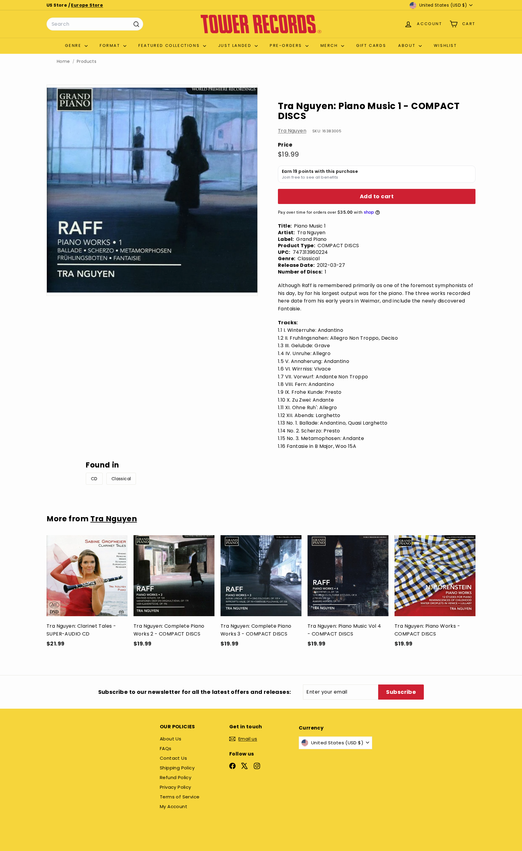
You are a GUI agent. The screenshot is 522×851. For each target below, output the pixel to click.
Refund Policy (175, 777)
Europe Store (87, 5)
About (407, 45)
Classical (121, 479)
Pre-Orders (287, 45)
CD (94, 479)
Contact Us (173, 758)
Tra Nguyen (292, 130)
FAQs (166, 748)
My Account (173, 806)
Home (63, 61)
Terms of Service (179, 797)
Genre (74, 45)
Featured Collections (169, 45)
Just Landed (235, 45)
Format (111, 45)
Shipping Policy (177, 768)
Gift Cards (371, 45)
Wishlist (445, 45)
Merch (330, 45)
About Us (170, 739)
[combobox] (95, 24)
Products (86, 61)
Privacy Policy (175, 787)
